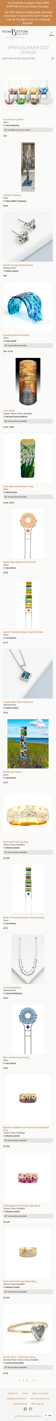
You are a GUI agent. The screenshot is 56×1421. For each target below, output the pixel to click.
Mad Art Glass (11, 492)
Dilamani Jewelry (13, 848)
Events (25, 1393)
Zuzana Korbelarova (14, 993)
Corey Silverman (12, 125)
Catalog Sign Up (20, 1404)
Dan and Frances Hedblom (16, 416)
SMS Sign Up (37, 1404)
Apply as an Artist (40, 1393)
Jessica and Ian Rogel (15, 1363)
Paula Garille (11, 341)
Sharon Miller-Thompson (16, 201)
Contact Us (13, 1393)
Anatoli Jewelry (12, 271)
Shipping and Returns (16, 1398)
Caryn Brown (11, 568)
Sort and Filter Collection (18, 58)
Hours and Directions (39, 1398)
